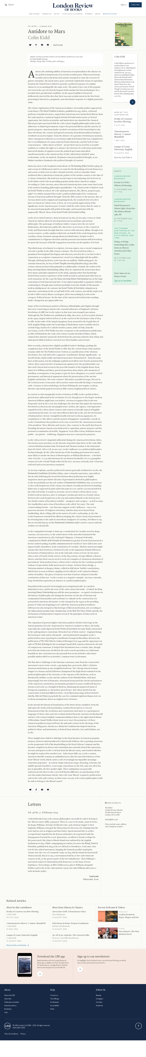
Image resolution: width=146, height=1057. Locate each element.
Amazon (49, 967)
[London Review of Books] (7, 1026)
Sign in (123, 5)
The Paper (34, 14)
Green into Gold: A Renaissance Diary (69, 912)
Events (89, 14)
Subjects (47, 14)
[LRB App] (24, 965)
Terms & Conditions (11, 1034)
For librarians (54, 1002)
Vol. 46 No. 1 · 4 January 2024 (40, 26)
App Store (65, 963)
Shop (98, 14)
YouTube (99, 1002)
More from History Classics (67, 907)
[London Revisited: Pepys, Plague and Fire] (108, 916)
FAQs (52, 1009)
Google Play (54, 965)
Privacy (23, 1034)
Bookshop (8, 1009)
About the (9, 995)
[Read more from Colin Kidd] (132, 102)
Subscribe (135, 5)
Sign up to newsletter (123, 281)
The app (54, 999)
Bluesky (98, 995)
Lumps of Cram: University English (22, 935)
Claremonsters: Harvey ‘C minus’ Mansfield (122, 134)
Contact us (54, 995)
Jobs (6, 1012)
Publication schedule (11, 1002)
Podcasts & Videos (72, 14)
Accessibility (54, 1005)
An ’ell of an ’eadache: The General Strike (70, 935)
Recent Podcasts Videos (111, 907)
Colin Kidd (39, 37)
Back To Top (138, 1026)
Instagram (99, 999)
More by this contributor (19, 907)
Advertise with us (10, 1005)
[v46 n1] (123, 34)
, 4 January (51, 822)
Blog (57, 14)
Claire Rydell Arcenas (39, 59)
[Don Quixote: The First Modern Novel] (108, 933)
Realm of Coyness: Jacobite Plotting (23, 912)
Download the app (51, 956)
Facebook (99, 1005)
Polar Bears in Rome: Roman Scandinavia (70, 923)
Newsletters (110, 14)
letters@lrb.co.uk (111, 819)
